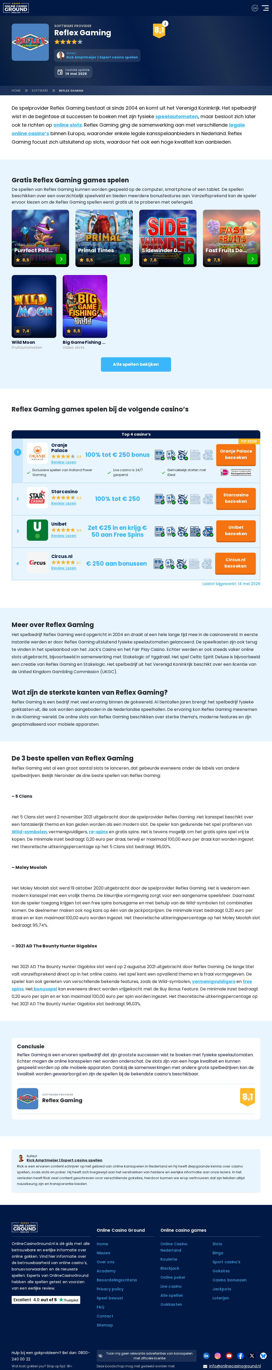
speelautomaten (176, 116)
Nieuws (103, 1253)
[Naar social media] (206, 1355)
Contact (105, 1316)
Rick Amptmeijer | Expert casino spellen (64, 1160)
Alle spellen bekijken (136, 364)
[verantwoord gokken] (255, 8)
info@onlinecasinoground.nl (235, 1366)
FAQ (100, 1307)
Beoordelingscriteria (117, 1280)
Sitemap (105, 1325)
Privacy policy (110, 1289)
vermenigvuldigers (213, 981)
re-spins (98, 832)
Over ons (105, 1262)
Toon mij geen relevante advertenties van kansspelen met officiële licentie (149, 1355)
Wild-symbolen (29, 832)
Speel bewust (110, 1298)
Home (16, 90)
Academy (106, 1271)
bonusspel (45, 989)
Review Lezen (63, 462)
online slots (67, 125)
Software (40, 90)
